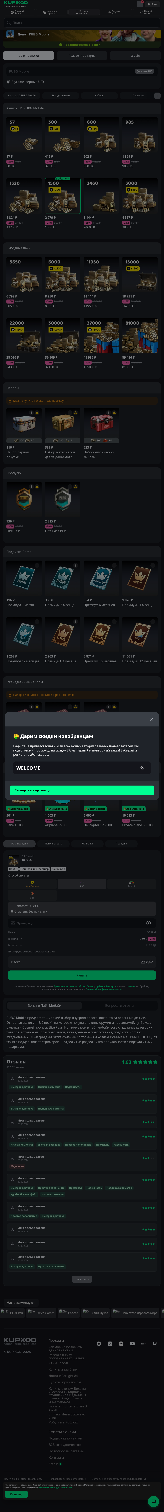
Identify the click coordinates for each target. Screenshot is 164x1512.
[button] (82, 768)
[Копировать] (142, 768)
